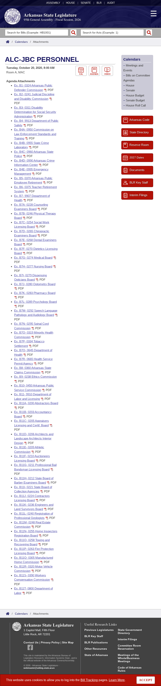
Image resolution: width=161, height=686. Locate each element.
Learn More (117, 680)
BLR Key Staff (93, 636)
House (70, 2)
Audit (111, 2)
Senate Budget (135, 100)
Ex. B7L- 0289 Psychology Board (35, 301)
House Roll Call (136, 105)
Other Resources (95, 648)
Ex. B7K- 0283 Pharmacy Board (34, 293)
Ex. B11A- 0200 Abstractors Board (36, 403)
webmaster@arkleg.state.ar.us (39, 668)
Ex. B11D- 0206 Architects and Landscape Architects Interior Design (33, 438)
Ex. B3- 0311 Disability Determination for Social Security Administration (35, 112)
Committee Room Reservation (129, 647)
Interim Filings (127, 639)
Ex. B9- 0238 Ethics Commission (35, 376)
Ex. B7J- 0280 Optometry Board (34, 284)
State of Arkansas (96, 655)
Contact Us (31, 642)
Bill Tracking (89, 680)
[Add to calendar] (82, 71)
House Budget (135, 95)
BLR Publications (96, 642)
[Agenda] (95, 71)
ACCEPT (145, 680)
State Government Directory (130, 631)
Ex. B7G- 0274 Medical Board (33, 257)
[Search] (73, 32)
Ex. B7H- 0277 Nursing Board (33, 266)
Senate (86, 2)
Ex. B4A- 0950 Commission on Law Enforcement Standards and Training (35, 134)
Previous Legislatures (99, 629)
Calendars (21, 41)
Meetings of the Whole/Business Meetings (129, 658)
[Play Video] (108, 71)
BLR (99, 2)
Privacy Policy (50, 642)
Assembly (53, 2)
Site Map (68, 642)
